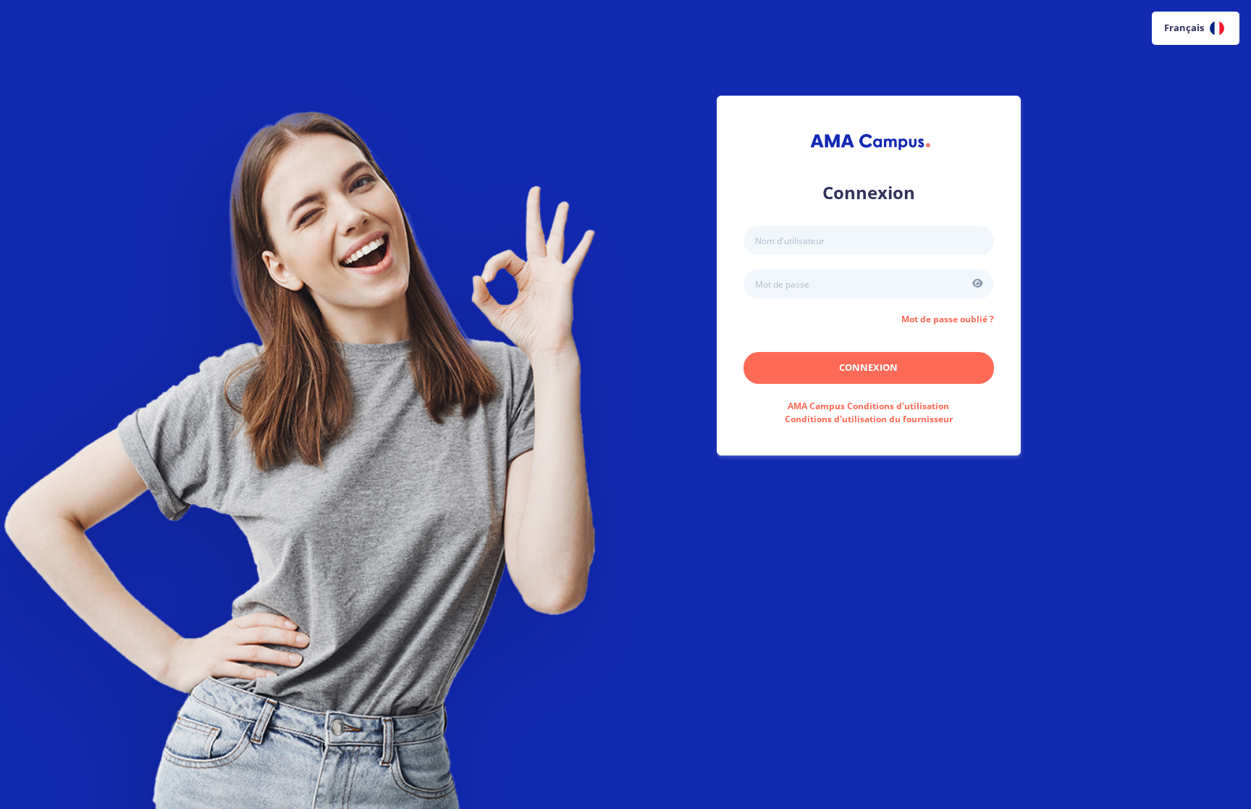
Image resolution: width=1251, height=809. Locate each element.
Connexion (868, 367)
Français (1184, 27)
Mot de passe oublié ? (947, 319)
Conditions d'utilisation (868, 406)
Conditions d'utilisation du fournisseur (869, 419)
